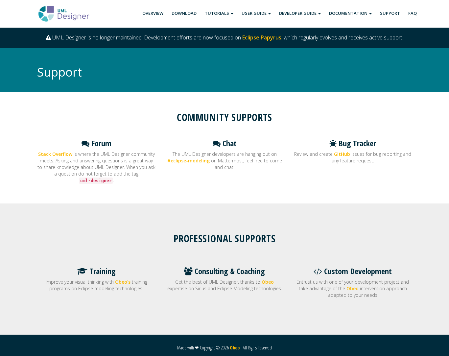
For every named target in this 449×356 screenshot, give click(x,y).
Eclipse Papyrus (261, 37)
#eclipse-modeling (188, 160)
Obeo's (122, 282)
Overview (152, 13)
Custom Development (357, 271)
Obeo (268, 282)
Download (184, 13)
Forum (100, 143)
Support (390, 13)
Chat (229, 143)
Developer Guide (298, 13)
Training (101, 271)
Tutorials (217, 13)
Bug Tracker (356, 143)
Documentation (348, 13)
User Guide (255, 13)
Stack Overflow (55, 154)
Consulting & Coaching (229, 271)
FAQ (412, 13)
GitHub (342, 154)
